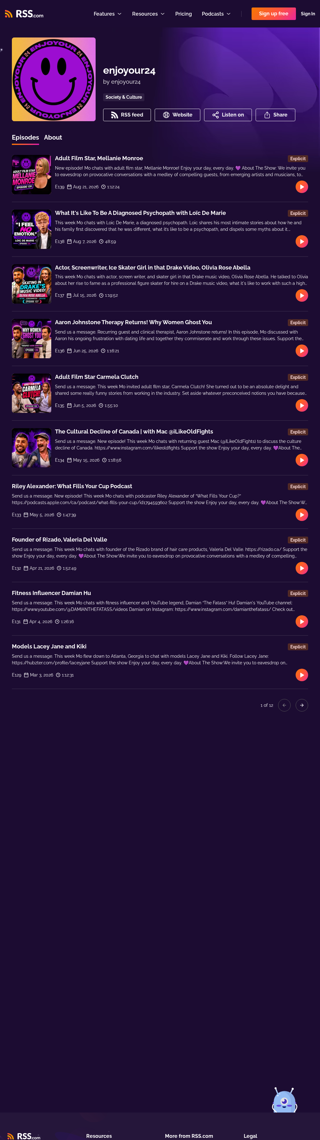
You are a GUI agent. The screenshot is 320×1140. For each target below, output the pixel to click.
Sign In (308, 13)
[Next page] (302, 705)
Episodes (25, 137)
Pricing (183, 14)
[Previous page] (284, 705)
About (53, 137)
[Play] (302, 187)
